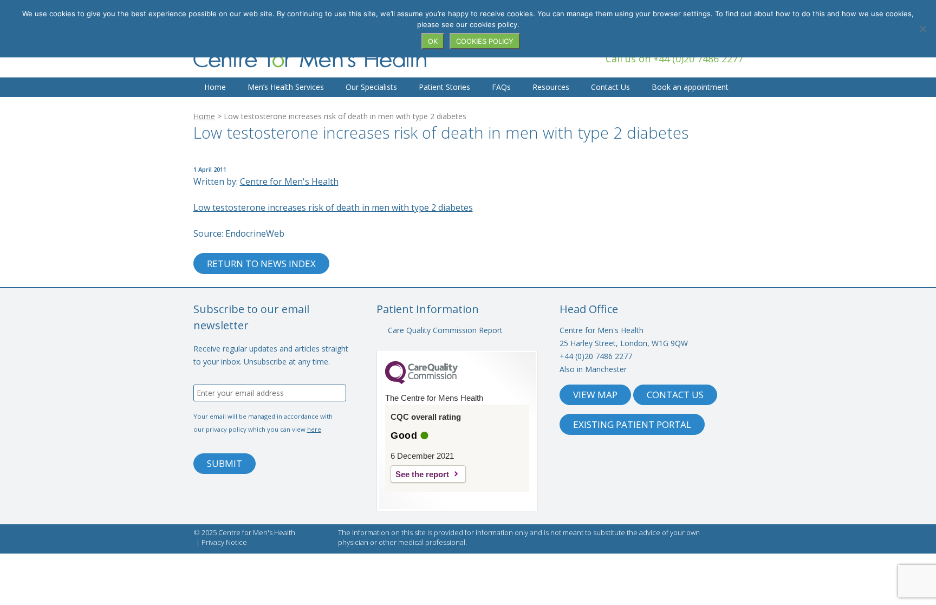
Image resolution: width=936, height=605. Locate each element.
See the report (422, 474)
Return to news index (261, 263)
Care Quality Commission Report (445, 330)
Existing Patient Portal (632, 424)
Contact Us (610, 87)
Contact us (675, 394)
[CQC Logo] (421, 381)
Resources (550, 87)
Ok (433, 41)
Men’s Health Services (286, 87)
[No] (922, 28)
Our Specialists (371, 87)
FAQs (501, 87)
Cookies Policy (485, 41)
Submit (224, 463)
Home (215, 87)
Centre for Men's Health (309, 58)
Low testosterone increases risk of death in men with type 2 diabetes (333, 207)
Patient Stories (444, 87)
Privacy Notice (224, 542)
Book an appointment (690, 87)
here (314, 429)
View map (595, 394)
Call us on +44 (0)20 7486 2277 (674, 58)
